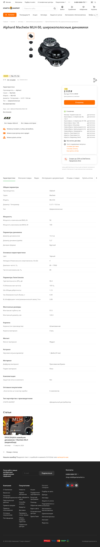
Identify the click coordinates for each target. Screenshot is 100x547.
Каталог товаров (45, 486)
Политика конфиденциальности (11, 496)
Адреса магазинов (23, 493)
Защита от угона (48, 501)
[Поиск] (54, 8)
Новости (22, 490)
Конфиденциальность (89, 541)
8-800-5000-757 (80, 2)
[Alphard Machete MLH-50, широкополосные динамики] (53, 52)
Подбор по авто (47, 491)
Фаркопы (45, 523)
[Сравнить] (94, 81)
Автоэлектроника (48, 517)
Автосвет (45, 520)
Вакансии (6, 493)
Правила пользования (8, 509)
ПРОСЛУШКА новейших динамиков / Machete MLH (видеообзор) (16, 439)
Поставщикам (8, 518)
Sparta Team (34, 516)
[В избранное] (94, 79)
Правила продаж (9, 505)
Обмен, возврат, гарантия (22, 520)
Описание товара (24, 178)
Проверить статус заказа (23, 514)
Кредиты (22, 507)
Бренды (44, 495)
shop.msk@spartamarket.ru (75, 477)
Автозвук (45, 498)
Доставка (22, 510)
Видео (36, 178)
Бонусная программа (34, 498)
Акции (32, 490)
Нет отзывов (11, 80)
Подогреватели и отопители (48, 505)
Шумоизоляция (47, 513)
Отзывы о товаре (73, 178)
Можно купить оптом (14, 137)
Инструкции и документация (53, 178)
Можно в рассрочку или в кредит (18, 133)
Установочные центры (35, 512)
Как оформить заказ (24, 498)
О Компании (7, 490)
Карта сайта (34, 508)
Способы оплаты (72, 149)
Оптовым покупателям (7, 514)
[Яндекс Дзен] (76, 485)
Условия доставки (73, 146)
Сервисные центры (23, 525)
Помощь (33, 502)
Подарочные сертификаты (35, 493)
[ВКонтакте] (68, 485)
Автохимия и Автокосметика (47, 509)
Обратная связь (36, 505)
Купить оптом (87, 178)
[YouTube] (72, 485)
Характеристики (9, 178)
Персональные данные (8, 501)
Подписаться (47, 473)
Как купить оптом (73, 151)
